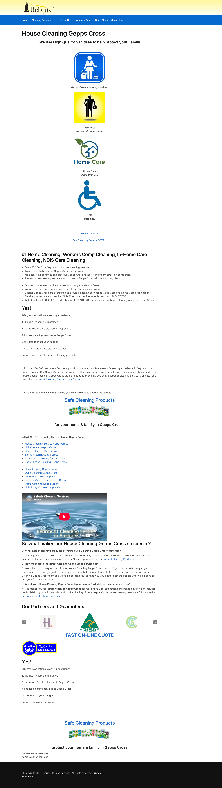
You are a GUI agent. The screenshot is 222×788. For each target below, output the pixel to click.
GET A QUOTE (89, 233)
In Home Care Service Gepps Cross (45, 480)
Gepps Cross (50, 454)
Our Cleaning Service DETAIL (89, 240)
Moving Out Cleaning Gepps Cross (45, 458)
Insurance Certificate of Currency (41, 596)
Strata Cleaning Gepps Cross (41, 483)
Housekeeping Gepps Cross (41, 469)
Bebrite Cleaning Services (56, 773)
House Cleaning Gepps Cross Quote (59, 379)
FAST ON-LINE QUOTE (90, 635)
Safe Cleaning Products (90, 400)
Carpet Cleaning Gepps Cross (42, 450)
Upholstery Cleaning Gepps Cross (44, 487)
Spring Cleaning (34, 454)
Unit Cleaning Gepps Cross (40, 447)
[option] (47, 622)
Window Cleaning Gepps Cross (43, 476)
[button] (24, 622)
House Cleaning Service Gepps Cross (46, 443)
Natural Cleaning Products (118, 559)
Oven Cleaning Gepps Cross (41, 472)
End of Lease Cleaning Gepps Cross (46, 461)
